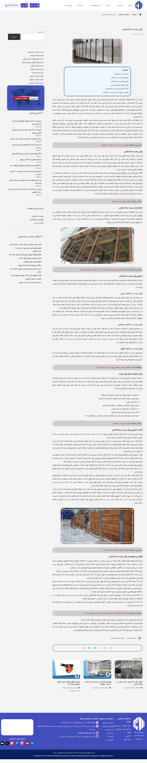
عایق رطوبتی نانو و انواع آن (32, 262)
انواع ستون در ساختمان (122, 423)
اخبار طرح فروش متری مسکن (33, 62)
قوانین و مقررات (107, 726)
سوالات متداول (108, 723)
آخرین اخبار (34, 113)
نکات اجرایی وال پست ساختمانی (116, 88)
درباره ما (111, 736)
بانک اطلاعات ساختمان (122, 726)
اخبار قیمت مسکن (37, 69)
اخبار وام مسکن (38, 72)
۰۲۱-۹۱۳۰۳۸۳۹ (90, 723)
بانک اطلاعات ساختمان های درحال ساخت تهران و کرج (105, 613)
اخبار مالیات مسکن (36, 79)
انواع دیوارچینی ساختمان (121, 201)
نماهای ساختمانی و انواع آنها (114, 550)
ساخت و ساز (39, 223)
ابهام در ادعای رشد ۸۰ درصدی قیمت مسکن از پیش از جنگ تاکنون (24, 190)
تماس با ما (110, 740)
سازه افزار (127, 739)
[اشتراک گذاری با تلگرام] (95, 648)
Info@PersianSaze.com (86, 733)
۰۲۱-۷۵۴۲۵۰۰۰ (78, 723)
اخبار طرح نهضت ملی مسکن (33, 59)
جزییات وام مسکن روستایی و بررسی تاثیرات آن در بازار (25, 270)
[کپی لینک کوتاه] (84, 648)
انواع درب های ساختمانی (33, 279)
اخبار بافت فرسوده (37, 55)
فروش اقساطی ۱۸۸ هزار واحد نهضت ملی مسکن (25, 139)
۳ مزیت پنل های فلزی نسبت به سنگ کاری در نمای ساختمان (102, 269)
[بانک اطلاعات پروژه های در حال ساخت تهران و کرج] (138, 5)
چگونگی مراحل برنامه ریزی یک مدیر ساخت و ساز (113, 367)
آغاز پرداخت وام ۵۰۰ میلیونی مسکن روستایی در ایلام (26, 146)
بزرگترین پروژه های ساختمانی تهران (29, 265)
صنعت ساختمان (131, 638)
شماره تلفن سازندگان (123, 729)
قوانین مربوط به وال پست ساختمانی (115, 92)
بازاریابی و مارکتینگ (36, 219)
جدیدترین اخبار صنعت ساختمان (113, 145)
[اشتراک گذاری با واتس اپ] (100, 648)
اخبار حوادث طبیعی (36, 83)
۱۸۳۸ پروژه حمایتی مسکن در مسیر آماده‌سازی (26, 154)
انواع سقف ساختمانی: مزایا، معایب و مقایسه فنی (25, 245)
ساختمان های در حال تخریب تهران (30, 282)
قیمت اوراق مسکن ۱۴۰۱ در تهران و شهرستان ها (26, 275)
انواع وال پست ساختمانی (119, 77)
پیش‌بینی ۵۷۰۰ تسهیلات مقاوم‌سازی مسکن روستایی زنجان (26, 122)
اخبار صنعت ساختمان (36, 52)
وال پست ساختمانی (121, 74)
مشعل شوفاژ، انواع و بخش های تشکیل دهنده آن (25, 255)
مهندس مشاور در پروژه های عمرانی (30, 258)
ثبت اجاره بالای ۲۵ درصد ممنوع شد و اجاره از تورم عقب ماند (25, 181)
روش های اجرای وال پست (119, 85)
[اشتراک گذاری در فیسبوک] (111, 648)
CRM (129, 733)
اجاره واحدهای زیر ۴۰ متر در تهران (30, 160)
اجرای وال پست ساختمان (119, 81)
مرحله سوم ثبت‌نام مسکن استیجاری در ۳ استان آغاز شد (25, 172)
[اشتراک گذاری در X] (105, 648)
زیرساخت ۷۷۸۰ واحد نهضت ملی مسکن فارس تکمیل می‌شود (26, 131)
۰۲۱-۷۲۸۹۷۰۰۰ (65, 723)
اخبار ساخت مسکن (37, 76)
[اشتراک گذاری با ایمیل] (89, 648)
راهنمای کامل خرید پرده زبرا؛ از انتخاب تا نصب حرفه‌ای (28, 249)
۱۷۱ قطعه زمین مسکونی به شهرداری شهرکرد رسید (25, 165)
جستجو (40, 32)
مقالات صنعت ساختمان (117, 638)
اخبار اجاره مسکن (37, 66)
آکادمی (128, 736)
